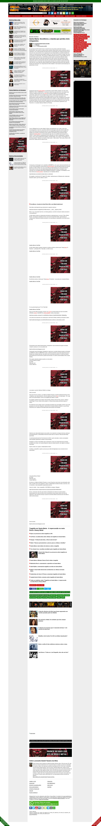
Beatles (84, 34)
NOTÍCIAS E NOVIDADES (14, 16)
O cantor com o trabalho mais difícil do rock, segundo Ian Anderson (19, 45)
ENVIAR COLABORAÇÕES (30, 4)
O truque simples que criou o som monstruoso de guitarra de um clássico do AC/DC (17, 101)
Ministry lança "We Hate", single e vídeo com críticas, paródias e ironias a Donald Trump (17, 125)
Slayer (75, 49)
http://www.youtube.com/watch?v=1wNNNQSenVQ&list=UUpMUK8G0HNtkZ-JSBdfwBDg (48, 315)
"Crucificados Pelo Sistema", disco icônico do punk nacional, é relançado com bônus (20, 75)
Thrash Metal (77, 51)
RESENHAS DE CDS (37, 16)
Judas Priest (77, 40)
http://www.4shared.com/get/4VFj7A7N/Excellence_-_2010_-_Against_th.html (45, 209)
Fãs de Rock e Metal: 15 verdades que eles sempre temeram (52, 620)
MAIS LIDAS (50, 785)
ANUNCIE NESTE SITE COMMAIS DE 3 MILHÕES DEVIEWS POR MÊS (97, 822)
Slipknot (81, 49)
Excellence (36, 36)
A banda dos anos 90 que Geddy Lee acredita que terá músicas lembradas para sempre (20, 40)
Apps (63, 597)
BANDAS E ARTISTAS (81, 16)
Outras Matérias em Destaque (17, 90)
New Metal (82, 44)
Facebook (66, 595)
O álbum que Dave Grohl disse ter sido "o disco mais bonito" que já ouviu (18, 106)
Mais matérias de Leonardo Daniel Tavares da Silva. (43, 776)
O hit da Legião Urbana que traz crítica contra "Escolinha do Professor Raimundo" (20, 159)
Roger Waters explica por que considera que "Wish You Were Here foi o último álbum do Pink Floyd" (17, 118)
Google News (52, 597)
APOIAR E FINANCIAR (54, 4)
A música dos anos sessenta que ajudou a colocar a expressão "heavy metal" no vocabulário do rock (17, 130)
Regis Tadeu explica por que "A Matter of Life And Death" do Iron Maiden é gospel (20, 27)
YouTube (45, 597)
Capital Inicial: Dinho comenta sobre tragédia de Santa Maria (46, 577)
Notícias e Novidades (78, 26)
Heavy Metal (77, 38)
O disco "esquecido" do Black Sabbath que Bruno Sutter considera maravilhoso (19, 71)
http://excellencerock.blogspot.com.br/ (37, 349)
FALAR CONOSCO (69, 4)
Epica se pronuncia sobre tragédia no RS (41, 533)
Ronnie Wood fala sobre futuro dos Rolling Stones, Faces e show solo (17, 104)
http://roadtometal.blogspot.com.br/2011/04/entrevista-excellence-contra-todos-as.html (47, 319)
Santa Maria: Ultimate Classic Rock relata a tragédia (44, 560)
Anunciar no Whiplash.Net (79, 54)
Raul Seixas (77, 47)
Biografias (31, 36)
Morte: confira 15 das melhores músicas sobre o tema (52, 644)
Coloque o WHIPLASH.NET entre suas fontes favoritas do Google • (63, 592)
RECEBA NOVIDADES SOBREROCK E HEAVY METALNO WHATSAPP (4, 821)
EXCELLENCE (41, 90)
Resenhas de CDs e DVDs (79, 30)
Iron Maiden (84, 38)
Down (65, 247)
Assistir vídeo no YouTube (34, 245)
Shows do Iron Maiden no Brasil (80, 23)
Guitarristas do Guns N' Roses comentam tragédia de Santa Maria (48, 574)
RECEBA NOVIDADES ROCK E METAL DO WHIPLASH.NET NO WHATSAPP (50, 1)
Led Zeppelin (77, 42)
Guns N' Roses (86, 36)
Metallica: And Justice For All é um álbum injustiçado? (52, 636)
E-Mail (58, 597)
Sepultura (83, 47)
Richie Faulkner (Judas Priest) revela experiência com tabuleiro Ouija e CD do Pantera (16, 112)
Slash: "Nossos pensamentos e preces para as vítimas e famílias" (48, 542)
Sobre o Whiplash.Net (78, 53)
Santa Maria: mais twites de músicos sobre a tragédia (44, 546)
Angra (79, 34)
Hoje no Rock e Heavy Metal (79, 27)
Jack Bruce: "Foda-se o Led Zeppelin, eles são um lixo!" (53, 652)
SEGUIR (62, 4)
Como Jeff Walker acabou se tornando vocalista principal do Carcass (16, 116)
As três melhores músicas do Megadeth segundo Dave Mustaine (16, 109)
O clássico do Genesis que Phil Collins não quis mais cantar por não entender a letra (20, 36)
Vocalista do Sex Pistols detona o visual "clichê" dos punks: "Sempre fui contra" (18, 96)
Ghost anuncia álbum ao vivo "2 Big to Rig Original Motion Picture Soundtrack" (20, 67)
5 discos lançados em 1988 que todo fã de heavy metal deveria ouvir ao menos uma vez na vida (20, 163)
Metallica (76, 44)
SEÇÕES (70, 16)
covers (45, 93)
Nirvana (88, 44)
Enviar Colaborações (78, 55)
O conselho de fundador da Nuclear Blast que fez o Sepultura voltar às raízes (20, 80)
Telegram (60, 595)
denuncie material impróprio (59, 798)
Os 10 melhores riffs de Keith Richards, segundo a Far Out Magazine (16, 122)
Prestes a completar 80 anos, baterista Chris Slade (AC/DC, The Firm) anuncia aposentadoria (20, 49)
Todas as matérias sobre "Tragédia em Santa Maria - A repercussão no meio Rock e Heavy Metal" (48, 581)
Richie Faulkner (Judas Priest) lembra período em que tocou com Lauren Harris (19, 58)
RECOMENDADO (51, 783)
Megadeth (83, 42)
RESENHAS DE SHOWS (49, 16)
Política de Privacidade (43, 799)
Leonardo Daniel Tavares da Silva (42, 43)
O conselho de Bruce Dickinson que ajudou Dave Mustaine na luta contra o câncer (20, 62)
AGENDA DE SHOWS (26, 16)
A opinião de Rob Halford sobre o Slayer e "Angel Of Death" (20, 167)
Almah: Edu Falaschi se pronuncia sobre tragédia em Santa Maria (52, 553)
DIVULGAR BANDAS (42, 4)
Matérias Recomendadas (16, 156)
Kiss (57, 396)
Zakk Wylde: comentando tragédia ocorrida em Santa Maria (46, 566)
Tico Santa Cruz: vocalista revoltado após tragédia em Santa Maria (48, 549)
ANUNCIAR (20, 4)
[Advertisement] (39, 116)
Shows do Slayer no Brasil (79, 24)
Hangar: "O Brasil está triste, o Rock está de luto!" (43, 539)
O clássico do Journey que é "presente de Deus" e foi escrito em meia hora (52, 628)
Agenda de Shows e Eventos (79, 28)
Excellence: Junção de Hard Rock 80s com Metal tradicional (46, 204)
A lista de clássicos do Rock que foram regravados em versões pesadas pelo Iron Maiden (53, 612)
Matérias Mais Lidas (14, 20)
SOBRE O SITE (12, 4)
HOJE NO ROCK (59, 16)
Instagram (33, 597)
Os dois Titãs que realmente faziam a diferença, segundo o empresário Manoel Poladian (19, 54)
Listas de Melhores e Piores (79, 32)
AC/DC (75, 34)
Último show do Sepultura (79, 22)
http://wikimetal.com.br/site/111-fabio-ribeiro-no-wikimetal (41, 174)
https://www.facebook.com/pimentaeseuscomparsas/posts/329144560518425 (45, 489)
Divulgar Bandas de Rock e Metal (80, 56)
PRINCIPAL (49, 781)
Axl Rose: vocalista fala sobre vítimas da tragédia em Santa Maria (47, 536)
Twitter (39, 597)
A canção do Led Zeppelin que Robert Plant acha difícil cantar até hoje (19, 32)
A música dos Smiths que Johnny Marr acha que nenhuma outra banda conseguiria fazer (17, 98)
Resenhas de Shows (78, 31)
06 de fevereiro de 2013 (42, 46)
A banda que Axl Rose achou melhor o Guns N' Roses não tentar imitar (19, 23)
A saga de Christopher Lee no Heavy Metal (19, 84)
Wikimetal (37, 44)
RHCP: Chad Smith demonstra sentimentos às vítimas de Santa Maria (47, 570)
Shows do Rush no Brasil (79, 25)
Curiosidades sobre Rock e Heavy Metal (82, 29)
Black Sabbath (77, 36)
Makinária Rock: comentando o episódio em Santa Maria (45, 563)
